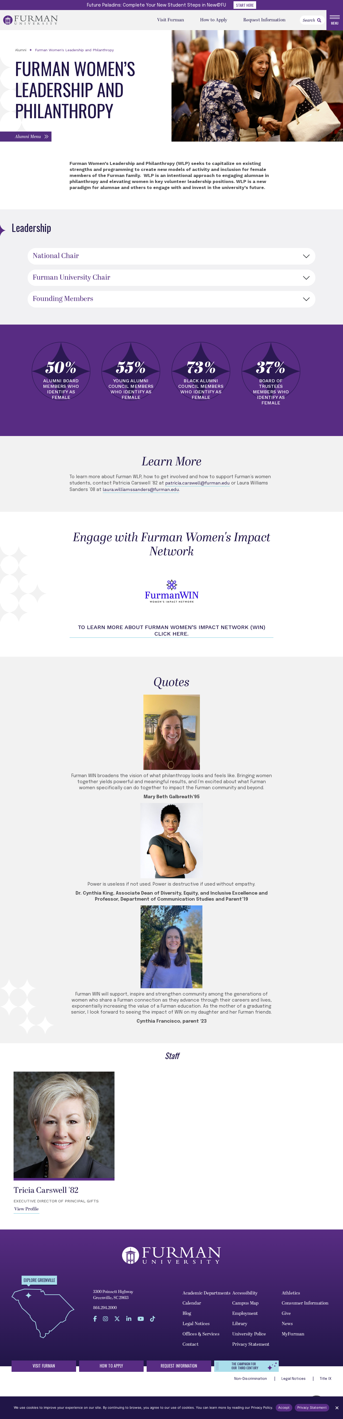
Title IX (325, 1379)
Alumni (20, 50)
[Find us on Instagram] (105, 1319)
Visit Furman (170, 20)
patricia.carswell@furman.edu (197, 482)
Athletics (291, 1293)
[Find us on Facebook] (95, 1319)
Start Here (245, 5)
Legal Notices (196, 1323)
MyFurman (293, 1334)
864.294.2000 (105, 1308)
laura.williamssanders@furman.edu (141, 489)
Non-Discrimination (251, 1379)
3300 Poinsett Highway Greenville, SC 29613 (113, 1295)
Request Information (264, 20)
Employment (245, 1313)
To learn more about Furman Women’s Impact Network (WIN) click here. (171, 630)
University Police (249, 1334)
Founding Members (63, 299)
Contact (191, 1344)
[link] (319, 20)
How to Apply (213, 20)
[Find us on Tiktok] (152, 1319)
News (287, 1323)
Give (286, 1313)
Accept (284, 1407)
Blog (187, 1313)
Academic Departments (207, 1293)
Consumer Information (305, 1303)
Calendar (192, 1303)
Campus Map (245, 1303)
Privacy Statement (251, 1344)
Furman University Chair (71, 277)
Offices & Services (201, 1334)
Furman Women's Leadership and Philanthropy (74, 50)
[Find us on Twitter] (117, 1319)
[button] (25, 137)
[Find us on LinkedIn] (128, 1319)
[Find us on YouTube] (141, 1319)
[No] (336, 1407)
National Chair (56, 256)
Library (240, 1323)
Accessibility (245, 1293)
